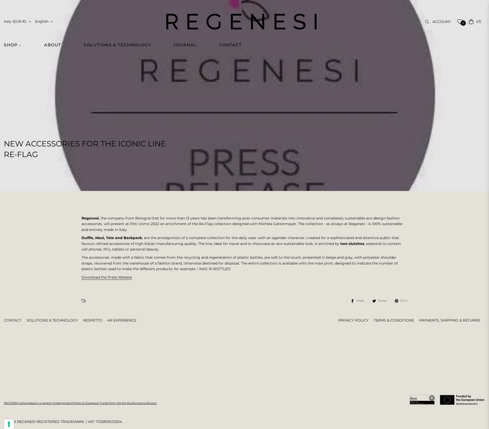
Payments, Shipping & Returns (449, 320)
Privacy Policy (353, 320)
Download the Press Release (107, 277)
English (41, 21)
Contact (12, 320)
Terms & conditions (394, 320)
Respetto (92, 320)
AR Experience (121, 320)
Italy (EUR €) (15, 21)
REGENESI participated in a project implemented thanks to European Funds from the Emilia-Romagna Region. (80, 403)
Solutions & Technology (52, 320)
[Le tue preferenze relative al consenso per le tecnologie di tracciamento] (9, 424)
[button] (15, 45)
